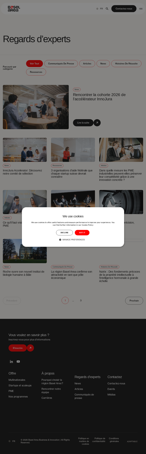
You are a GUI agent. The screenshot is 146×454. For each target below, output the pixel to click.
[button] (73, 239)
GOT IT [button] (82, 232)
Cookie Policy (87, 225)
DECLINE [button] (64, 232)
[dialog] (73, 227)
